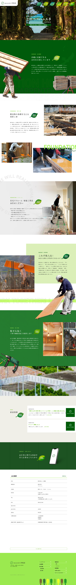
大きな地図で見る (38, 548)
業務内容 (58, 4)
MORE (20, 415)
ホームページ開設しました (34, 424)
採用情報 (65, 4)
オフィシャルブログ (59, 572)
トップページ (39, 4)
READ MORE (56, 58)
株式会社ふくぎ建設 (4, 7)
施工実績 (52, 4)
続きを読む (49, 414)
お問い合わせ (71, 4)
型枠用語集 (42, 568)
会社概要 (45, 4)
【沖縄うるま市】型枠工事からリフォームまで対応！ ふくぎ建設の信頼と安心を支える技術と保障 (49, 410)
